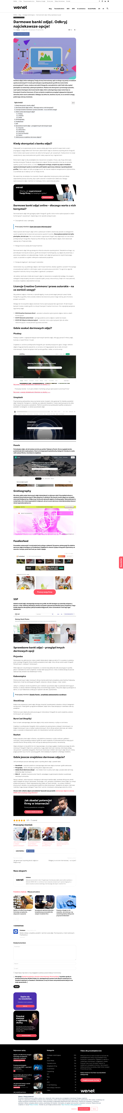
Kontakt (68, 1)
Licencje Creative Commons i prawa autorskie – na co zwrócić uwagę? (36, 109)
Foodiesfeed (19, 121)
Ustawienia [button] (74, 1109)
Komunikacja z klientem (53, 1087)
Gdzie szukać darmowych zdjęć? (25, 112)
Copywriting (50, 1071)
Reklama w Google (40, 1)
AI (103, 8)
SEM (73, 8)
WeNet (15, 1)
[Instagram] (102, 1)
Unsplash (21, 115)
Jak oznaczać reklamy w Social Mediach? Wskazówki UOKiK (34, 843)
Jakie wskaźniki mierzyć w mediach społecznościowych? (19, 843)
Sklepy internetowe (60, 1)
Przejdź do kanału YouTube (91, 1080)
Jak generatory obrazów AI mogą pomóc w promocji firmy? (48, 843)
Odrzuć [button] (94, 1109)
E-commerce (81, 8)
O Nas (20, 1)
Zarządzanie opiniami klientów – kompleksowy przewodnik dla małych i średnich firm (44, 912)
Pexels (20, 117)
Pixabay (20, 113)
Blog (50, 8)
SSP (17, 123)
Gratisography (20, 119)
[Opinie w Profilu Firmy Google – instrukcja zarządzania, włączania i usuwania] (23, 902)
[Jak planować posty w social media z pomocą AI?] (38, 1086)
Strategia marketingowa (29, 15)
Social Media (92, 8)
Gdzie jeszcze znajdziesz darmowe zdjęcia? (28, 137)
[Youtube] (108, 1)
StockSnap (21, 131)
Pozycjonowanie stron (29, 1)
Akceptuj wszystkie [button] (84, 1109)
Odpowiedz (22, 937)
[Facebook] (99, 1)
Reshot (20, 135)
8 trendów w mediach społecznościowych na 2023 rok (63, 843)
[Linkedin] (105, 1)
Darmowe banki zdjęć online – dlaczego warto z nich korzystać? (34, 107)
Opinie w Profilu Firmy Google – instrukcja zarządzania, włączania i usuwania (22, 912)
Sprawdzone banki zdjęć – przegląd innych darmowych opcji (34, 126)
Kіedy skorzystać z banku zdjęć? (25, 105)
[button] (107, 9)
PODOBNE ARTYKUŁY (19, 892)
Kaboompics (21, 129)
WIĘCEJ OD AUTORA (33, 892)
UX (99, 8)
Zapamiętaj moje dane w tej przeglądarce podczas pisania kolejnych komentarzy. (38, 973)
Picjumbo (21, 127)
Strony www (50, 1)
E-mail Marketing (52, 1085)
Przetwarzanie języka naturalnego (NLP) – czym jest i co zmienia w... (22, 1067)
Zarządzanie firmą (18, 1078)
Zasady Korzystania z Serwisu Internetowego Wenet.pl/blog (40, 976)
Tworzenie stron (59, 8)
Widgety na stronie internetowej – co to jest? (62, 860)
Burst (16, 718)
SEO (68, 8)
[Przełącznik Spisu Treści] (72, 102)
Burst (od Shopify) (23, 133)
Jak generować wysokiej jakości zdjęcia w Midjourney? (25, 861)
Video (48, 1090)
